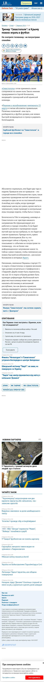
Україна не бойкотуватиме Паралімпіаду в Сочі (22, 564)
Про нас (4, 593)
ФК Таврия (15, 385)
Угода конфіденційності (10, 605)
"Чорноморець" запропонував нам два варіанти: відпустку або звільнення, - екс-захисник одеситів (19, 501)
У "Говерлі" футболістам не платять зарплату (20, 539)
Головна (4, 25)
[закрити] (43, 663)
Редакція (5, 600)
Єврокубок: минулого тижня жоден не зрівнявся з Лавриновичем (18, 547)
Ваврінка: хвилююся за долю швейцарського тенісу (21, 512)
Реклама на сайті (8, 595)
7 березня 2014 (21, 25)
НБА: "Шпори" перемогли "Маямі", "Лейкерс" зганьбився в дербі (19, 530)
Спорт (11, 25)
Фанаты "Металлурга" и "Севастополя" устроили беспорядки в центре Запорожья (20, 358)
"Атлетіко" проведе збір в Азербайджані (19, 521)
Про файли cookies (8, 677)
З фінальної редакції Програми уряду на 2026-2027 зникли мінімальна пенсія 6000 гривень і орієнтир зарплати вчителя (28, 19)
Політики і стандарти (9, 602)
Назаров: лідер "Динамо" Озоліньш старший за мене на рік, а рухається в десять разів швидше (22, 583)
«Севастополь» (8, 88)
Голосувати (10, 350)
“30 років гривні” (22, 8)
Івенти (4, 598)
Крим (5, 385)
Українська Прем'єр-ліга (14, 390)
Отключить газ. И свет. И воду (15, 333)
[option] (22, 17)
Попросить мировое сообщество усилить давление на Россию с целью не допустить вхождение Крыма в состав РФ (23, 342)
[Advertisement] (22, 163)
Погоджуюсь (34, 677)
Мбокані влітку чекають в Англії (15, 556)
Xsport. (26, 257)
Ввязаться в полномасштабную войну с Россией (21, 329)
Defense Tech (7, 8)
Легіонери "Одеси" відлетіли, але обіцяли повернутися (19, 573)
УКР (35, 3)
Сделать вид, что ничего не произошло (18, 336)
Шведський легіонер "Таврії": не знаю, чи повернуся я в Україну (20, 367)
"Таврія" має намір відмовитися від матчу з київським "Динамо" (21, 376)
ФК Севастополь (30, 385)
